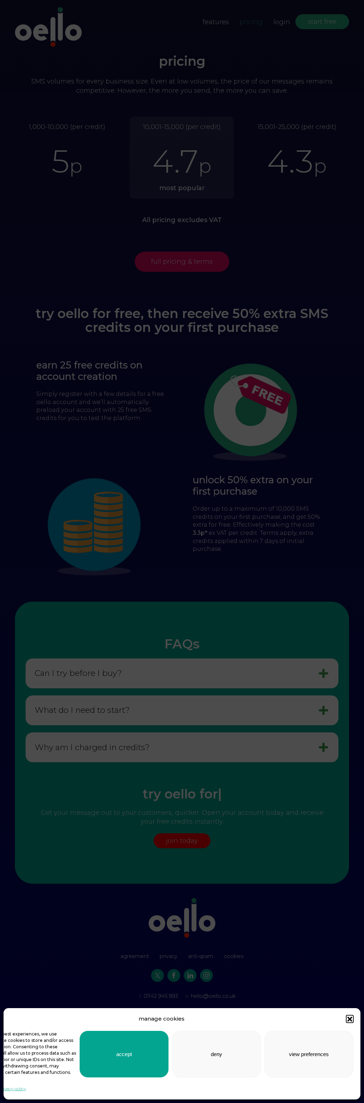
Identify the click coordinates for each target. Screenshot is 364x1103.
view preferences (309, 1054)
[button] (349, 1018)
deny (216, 1054)
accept (124, 1054)
